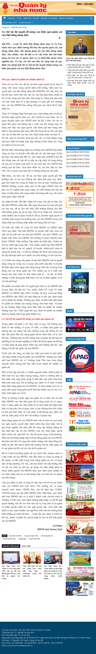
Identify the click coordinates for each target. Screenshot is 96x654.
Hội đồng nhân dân (9, 539)
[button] (91, 18)
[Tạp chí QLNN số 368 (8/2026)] (80, 113)
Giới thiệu (11, 18)
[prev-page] (3, 583)
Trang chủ (5, 27)
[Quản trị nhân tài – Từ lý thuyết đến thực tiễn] (80, 286)
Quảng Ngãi (22, 539)
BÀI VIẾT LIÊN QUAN (11, 546)
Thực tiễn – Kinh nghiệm (49, 18)
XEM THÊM (26, 546)
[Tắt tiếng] (87, 329)
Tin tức (19, 18)
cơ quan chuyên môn (31, 536)
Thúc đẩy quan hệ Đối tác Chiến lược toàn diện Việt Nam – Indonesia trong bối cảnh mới (32, 571)
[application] (80, 324)
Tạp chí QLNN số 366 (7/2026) (78, 159)
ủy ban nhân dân (34, 539)
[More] (59, 37)
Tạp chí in (73, 117)
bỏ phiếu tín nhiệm (15, 536)
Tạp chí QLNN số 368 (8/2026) (78, 152)
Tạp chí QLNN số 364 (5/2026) (78, 166)
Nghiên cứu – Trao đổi (31, 18)
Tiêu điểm (71, 32)
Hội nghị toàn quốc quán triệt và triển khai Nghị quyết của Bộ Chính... (81, 83)
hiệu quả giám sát (47, 536)
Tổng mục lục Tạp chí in (77, 139)
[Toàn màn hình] (91, 329)
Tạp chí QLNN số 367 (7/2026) (78, 156)
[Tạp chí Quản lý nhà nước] (48, 8)
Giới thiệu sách (73, 267)
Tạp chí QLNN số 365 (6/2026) (78, 163)
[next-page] (7, 583)
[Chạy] (69, 329)
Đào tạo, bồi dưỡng (66, 18)
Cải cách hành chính (10, 22)
